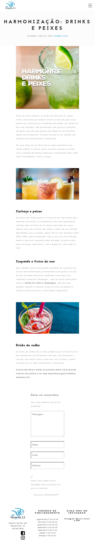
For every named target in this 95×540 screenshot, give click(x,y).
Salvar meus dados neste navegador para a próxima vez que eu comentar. (46, 484)
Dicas (65, 36)
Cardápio (58, 36)
